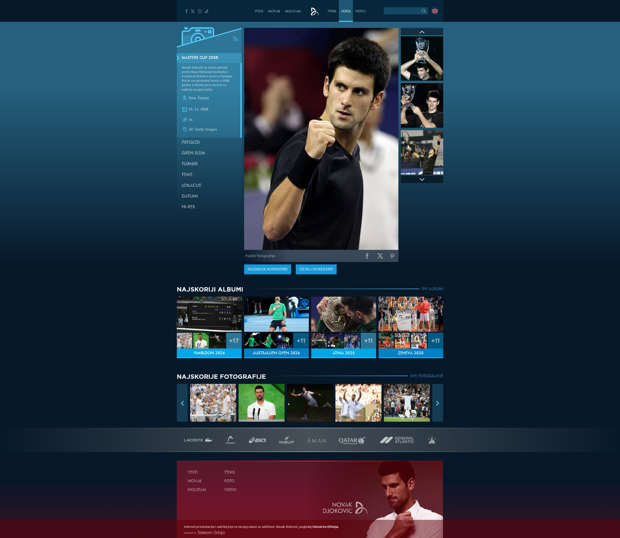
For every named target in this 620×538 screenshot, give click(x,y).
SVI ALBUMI (432, 289)
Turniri (190, 164)
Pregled (191, 142)
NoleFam (293, 11)
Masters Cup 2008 (200, 58)
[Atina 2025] (343, 314)
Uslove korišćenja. (325, 527)
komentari (267, 269)
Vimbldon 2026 (209, 353)
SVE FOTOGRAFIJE (426, 376)
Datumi (190, 196)
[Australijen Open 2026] (276, 314)
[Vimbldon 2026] (209, 314)
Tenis (331, 11)
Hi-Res (188, 207)
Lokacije (191, 185)
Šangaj (203, 97)
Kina (192, 97)
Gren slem (193, 153)
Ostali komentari (316, 269)
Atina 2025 (344, 353)
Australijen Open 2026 (276, 353)
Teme (187, 175)
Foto (345, 11)
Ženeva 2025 (411, 353)
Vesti (259, 11)
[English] (434, 11)
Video (360, 11)
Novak (274, 11)
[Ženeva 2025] (411, 314)
